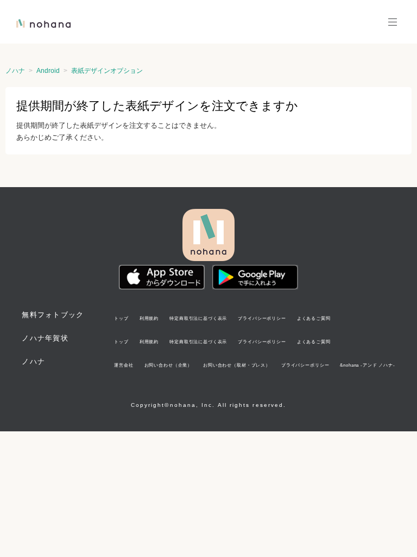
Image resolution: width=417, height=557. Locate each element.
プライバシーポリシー (262, 318)
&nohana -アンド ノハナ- (367, 365)
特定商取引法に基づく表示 (198, 318)
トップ (121, 318)
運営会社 (123, 365)
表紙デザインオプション (107, 71)
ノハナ (15, 71)
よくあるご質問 (314, 318)
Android (48, 71)
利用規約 (149, 318)
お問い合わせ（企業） (168, 365)
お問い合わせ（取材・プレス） (236, 365)
